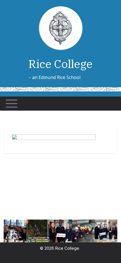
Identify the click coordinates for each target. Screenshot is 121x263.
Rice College (60, 63)
